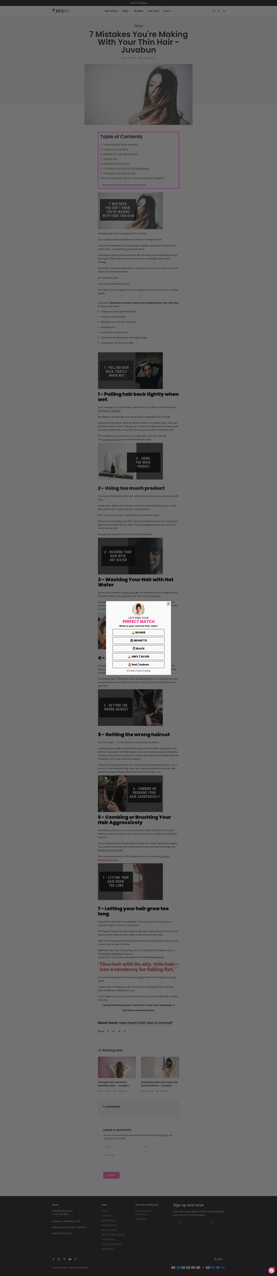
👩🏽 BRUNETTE (138, 640)
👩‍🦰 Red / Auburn (138, 664)
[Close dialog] (168, 604)
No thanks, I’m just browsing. (138, 671)
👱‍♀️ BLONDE (138, 632)
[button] (271, 1270)
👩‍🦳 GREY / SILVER (138, 656)
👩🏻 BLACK (138, 648)
